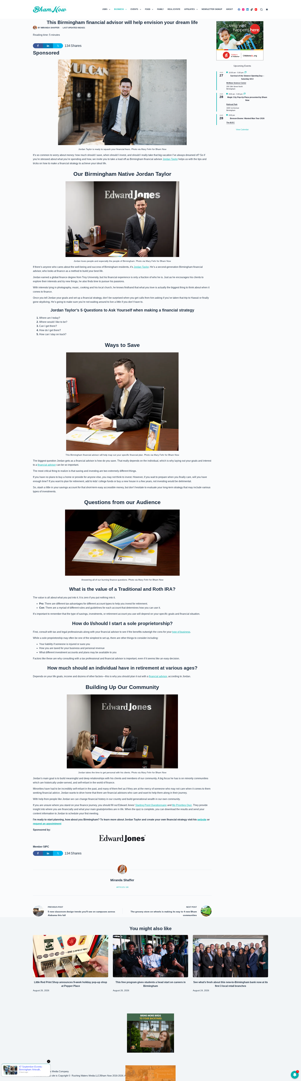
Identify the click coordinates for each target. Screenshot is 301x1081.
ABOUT (229, 9)
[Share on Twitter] (58, 45)
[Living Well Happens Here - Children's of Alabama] (239, 40)
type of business (181, 632)
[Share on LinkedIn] (48, 45)
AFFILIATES (189, 9)
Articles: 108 (122, 887)
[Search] (261, 9)
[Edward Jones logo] (122, 838)
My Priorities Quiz (182, 805)
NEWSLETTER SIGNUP (212, 9)
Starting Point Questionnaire (151, 805)
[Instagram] (243, 9)
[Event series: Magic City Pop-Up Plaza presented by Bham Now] (244, 94)
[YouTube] (256, 9)
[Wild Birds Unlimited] (150, 1032)
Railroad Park (231, 104)
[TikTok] (252, 9)
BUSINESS (119, 9)
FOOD (147, 9)
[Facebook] (239, 9)
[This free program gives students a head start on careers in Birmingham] (150, 956)
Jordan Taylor (170, 159)
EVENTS (134, 9)
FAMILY (160, 9)
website (201, 819)
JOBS (104, 9)
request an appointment (47, 823)
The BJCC (230, 122)
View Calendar (242, 129)
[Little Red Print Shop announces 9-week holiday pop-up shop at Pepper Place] (70, 956)
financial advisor (47, 464)
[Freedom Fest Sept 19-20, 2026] (150, 1073)
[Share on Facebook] (38, 45)
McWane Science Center (236, 83)
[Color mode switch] (267, 9)
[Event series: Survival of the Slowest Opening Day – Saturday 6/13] (245, 72)
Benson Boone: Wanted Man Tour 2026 (247, 118)
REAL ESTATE (174, 9)
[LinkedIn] (247, 9)
